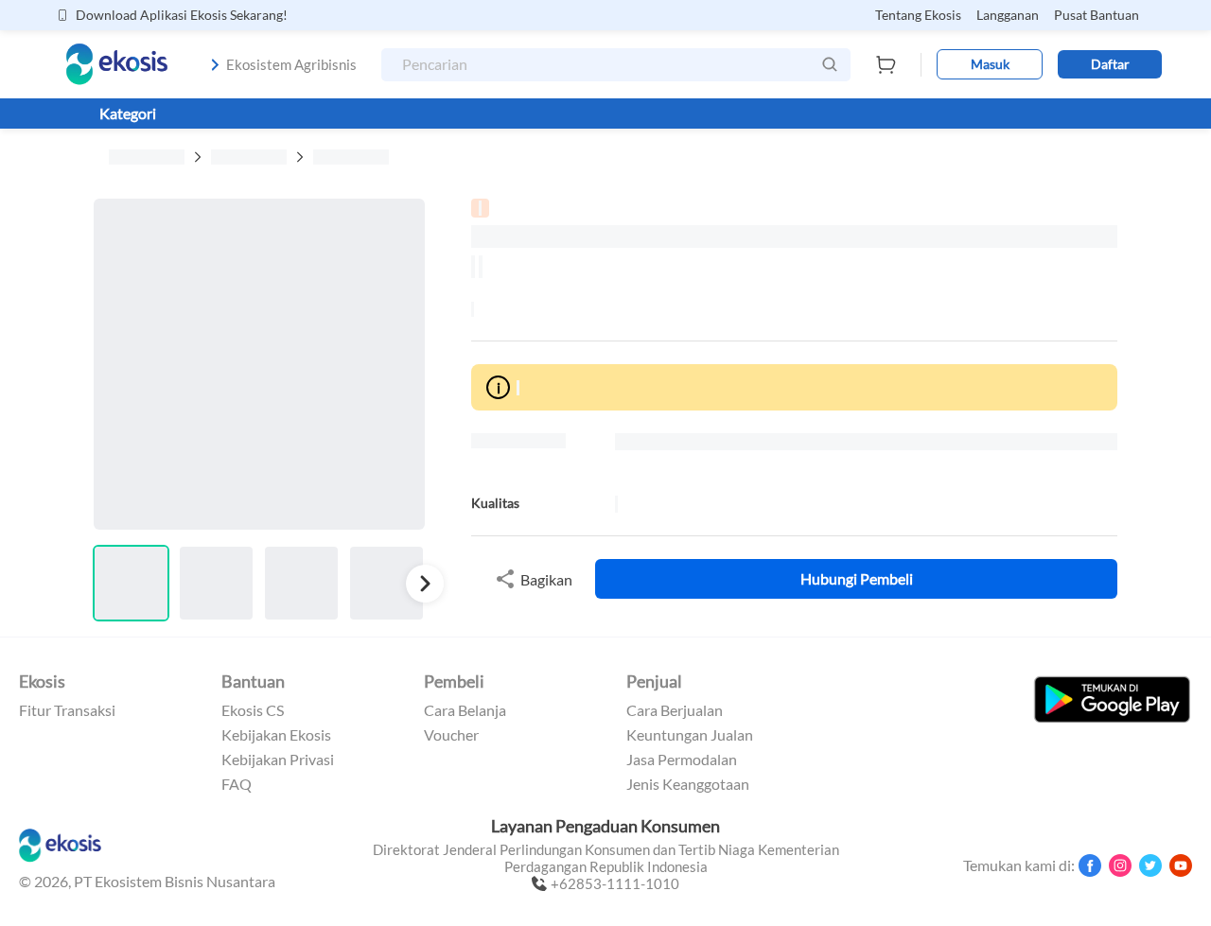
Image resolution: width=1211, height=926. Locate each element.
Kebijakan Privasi (277, 759)
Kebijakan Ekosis (276, 734)
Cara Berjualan (674, 710)
